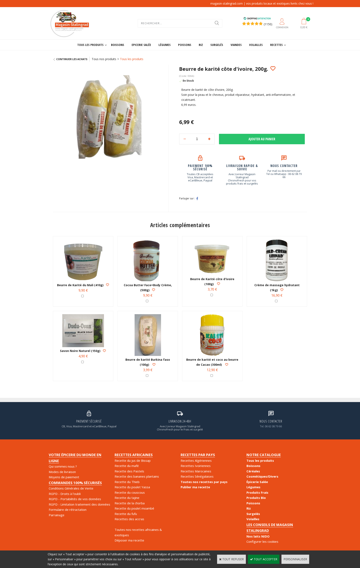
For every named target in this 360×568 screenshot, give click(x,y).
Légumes (165, 45)
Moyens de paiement (64, 477)
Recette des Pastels (129, 471)
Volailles (256, 45)
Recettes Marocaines (196, 471)
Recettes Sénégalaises (197, 476)
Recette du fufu (126, 514)
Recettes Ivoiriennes (196, 466)
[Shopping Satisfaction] (257, 19)
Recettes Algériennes (196, 460)
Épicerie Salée (257, 482)
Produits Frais (257, 492)
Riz (201, 45)
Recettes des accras (129, 519)
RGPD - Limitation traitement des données (79, 504)
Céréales (253, 471)
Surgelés (216, 45)
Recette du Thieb (127, 482)
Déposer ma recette (129, 540)
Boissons (117, 45)
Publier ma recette (195, 487)
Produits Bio (256, 498)
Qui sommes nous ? (63, 466)
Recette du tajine (127, 498)
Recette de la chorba (130, 503)
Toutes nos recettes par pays (204, 482)
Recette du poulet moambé (134, 508)
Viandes (236, 45)
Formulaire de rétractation (67, 509)
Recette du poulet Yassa (132, 487)
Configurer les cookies (262, 541)
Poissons (184, 45)
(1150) (268, 24)
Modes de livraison (62, 472)
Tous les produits (90, 45)
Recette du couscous (130, 492)
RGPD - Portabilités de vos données (75, 499)
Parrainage (56, 515)
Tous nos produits (104, 59)
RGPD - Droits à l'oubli (65, 494)
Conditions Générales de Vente (71, 488)
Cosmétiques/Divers (262, 476)
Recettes (276, 45)
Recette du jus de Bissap (133, 460)
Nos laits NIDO (258, 536)
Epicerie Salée (141, 45)
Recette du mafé (127, 466)
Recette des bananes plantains (137, 476)
